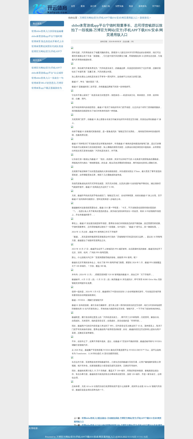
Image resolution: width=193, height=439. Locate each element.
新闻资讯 (144, 18)
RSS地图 (132, 437)
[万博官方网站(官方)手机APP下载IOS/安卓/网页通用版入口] (50, 14)
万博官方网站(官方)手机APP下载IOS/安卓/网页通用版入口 (108, 18)
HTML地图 (142, 437)
